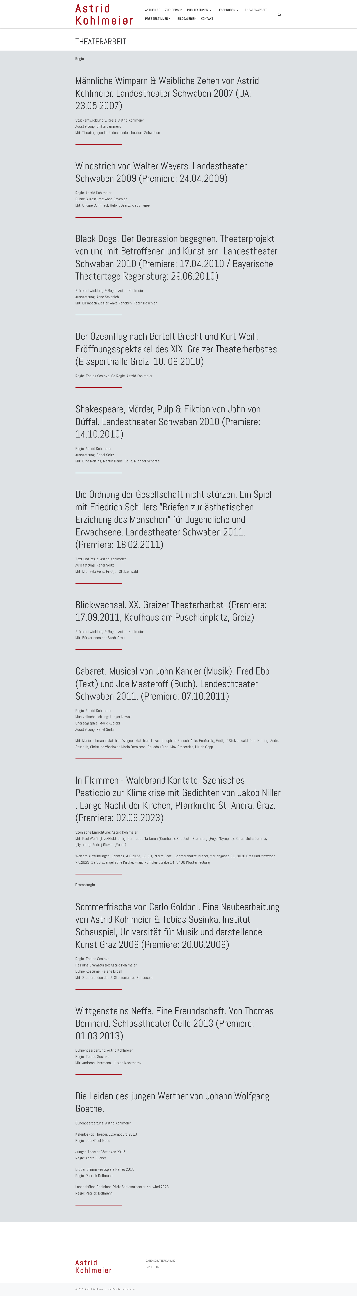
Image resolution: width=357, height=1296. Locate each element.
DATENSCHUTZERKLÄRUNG (160, 1261)
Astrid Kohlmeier (94, 1289)
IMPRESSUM (153, 1267)
